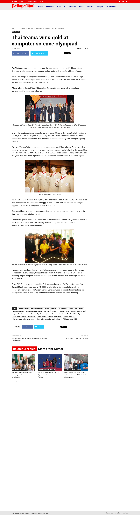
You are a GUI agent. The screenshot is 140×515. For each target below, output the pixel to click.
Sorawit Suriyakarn (54, 316)
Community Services (19, 369)
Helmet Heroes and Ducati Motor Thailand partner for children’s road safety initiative (75, 374)
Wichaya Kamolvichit (70, 319)
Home (14, 28)
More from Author (50, 349)
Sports (90, 6)
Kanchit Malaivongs (78, 311)
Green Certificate (18, 311)
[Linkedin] (123, 1)
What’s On (61, 6)
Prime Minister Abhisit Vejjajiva (72, 314)
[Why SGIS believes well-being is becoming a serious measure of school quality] (23, 362)
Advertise (117, 513)
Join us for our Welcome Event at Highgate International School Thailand (48, 374)
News (40, 6)
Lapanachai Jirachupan (20, 314)
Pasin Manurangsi (53, 314)
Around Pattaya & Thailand (46, 369)
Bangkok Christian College (40, 308)
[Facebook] (119, 1)
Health (81, 6)
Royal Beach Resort (19, 316)
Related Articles (24, 349)
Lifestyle (99, 6)
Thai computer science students (23, 319)
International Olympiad (34, 311)
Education (15, 32)
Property (72, 6)
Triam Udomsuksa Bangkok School (48, 319)
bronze (53, 308)
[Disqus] (50, 417)
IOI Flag (47, 311)
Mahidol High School (38, 314)
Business (50, 6)
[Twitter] (126, 1)
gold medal (79, 308)
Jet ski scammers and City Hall (76, 338)
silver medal (42, 316)
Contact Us (109, 513)
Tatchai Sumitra (69, 316)
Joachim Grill (64, 311)
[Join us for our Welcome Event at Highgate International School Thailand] (50, 362)
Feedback (125, 513)
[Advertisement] (70, 17)
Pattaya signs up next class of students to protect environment (29, 339)
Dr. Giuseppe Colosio (66, 308)
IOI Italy (54, 311)
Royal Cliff (31, 316)
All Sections (111, 6)
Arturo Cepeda (24, 308)
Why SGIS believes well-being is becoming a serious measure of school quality (22, 374)
